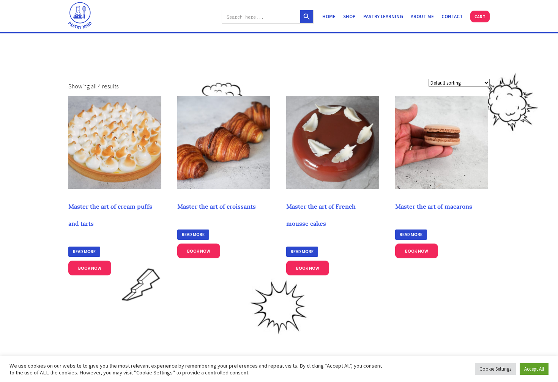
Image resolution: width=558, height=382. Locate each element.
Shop (349, 16)
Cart (479, 16)
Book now (89, 268)
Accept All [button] (534, 369)
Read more (84, 251)
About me (422, 16)
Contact (452, 16)
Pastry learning (383, 16)
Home (329, 16)
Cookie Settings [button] (495, 369)
